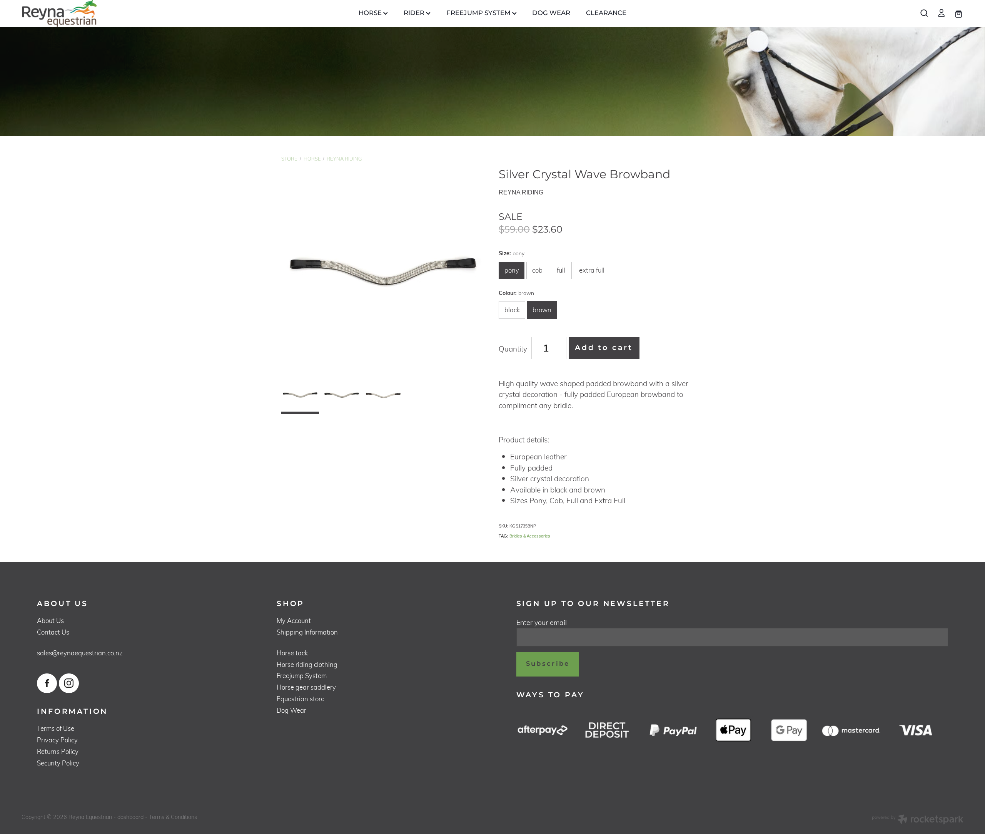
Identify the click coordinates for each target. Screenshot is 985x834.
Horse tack (292, 652)
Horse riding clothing (307, 664)
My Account (294, 620)
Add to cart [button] (604, 348)
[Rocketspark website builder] (917, 820)
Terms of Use (55, 728)
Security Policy (58, 763)
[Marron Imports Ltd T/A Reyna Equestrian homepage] (116, 13)
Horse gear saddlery (306, 687)
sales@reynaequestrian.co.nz (80, 652)
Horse (312, 158)
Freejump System (302, 675)
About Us (50, 620)
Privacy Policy (57, 739)
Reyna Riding (344, 158)
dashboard (130, 817)
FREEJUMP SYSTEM (479, 13)
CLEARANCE (606, 13)
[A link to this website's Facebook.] (47, 683)
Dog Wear (291, 710)
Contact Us (53, 632)
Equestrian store (300, 698)
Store (289, 158)
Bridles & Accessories (529, 536)
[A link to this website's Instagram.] (68, 683)
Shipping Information (307, 632)
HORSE (371, 13)
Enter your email (541, 622)
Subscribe (548, 664)
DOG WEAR (551, 13)
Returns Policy (57, 751)
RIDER (415, 13)
